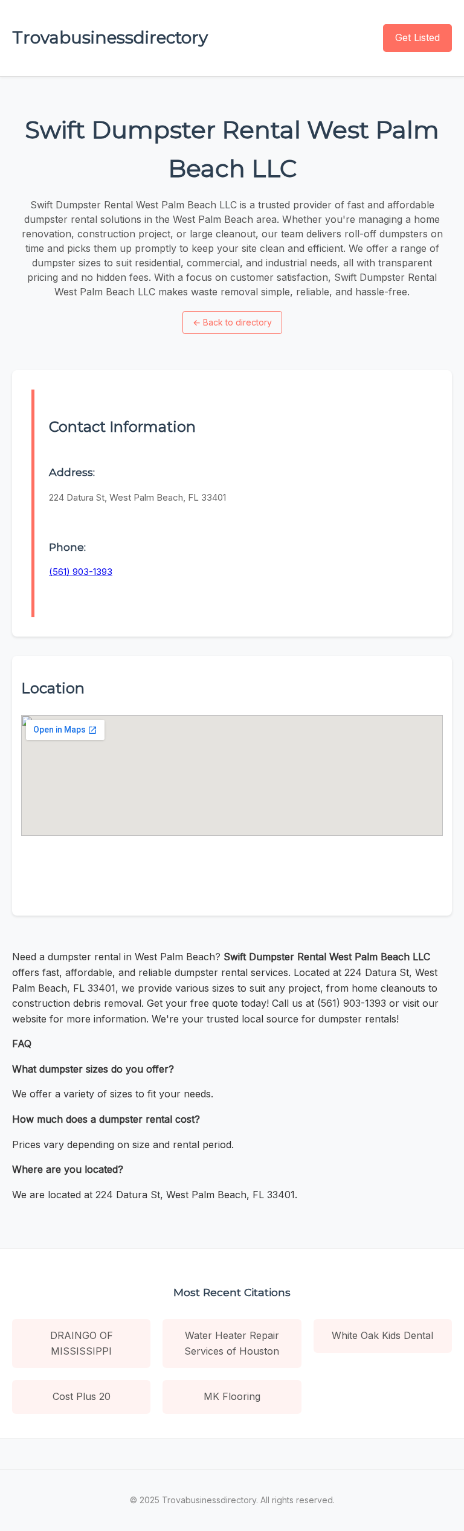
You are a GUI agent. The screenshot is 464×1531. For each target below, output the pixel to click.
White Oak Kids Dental (382, 1335)
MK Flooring (232, 1396)
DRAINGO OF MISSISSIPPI (81, 1343)
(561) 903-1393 (80, 571)
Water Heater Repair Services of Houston (231, 1343)
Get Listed (417, 37)
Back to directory (232, 322)
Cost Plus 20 (82, 1396)
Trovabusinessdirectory (110, 37)
